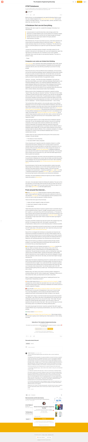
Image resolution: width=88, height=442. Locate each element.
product (40, 177)
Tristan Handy (30, 11)
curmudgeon (35, 195)
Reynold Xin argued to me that (44, 112)
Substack (38, 439)
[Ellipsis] (62, 353)
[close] (54, 402)
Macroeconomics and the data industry (34, 397)
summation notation (52, 215)
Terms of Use (49, 421)
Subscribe (79, 1)
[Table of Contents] (1, 221)
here (53, 170)
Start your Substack (41, 437)
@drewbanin (35, 186)
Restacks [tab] (32, 343)
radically (38, 149)
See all (27, 419)
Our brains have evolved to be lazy (39, 229)
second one (52, 246)
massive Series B (38, 311)
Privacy (43, 434)
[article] (44, 400)
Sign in (85, 1)
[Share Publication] (75, 2)
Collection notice (51, 434)
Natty (54, 42)
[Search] (73, 2)
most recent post (34, 192)
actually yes (54, 112)
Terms (46, 434)
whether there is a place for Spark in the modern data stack (47, 288)
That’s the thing (29, 63)
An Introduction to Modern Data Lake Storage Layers (39, 314)
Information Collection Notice (43, 422)
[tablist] (29, 344)
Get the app (49, 437)
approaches (45, 149)
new (41, 149)
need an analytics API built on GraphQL (49, 281)
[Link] (24, 25)
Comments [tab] (28, 343)
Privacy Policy (52, 422)
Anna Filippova (31, 414)
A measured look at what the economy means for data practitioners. (37, 399)
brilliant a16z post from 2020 (47, 19)
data (37, 177)
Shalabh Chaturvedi (31, 352)
